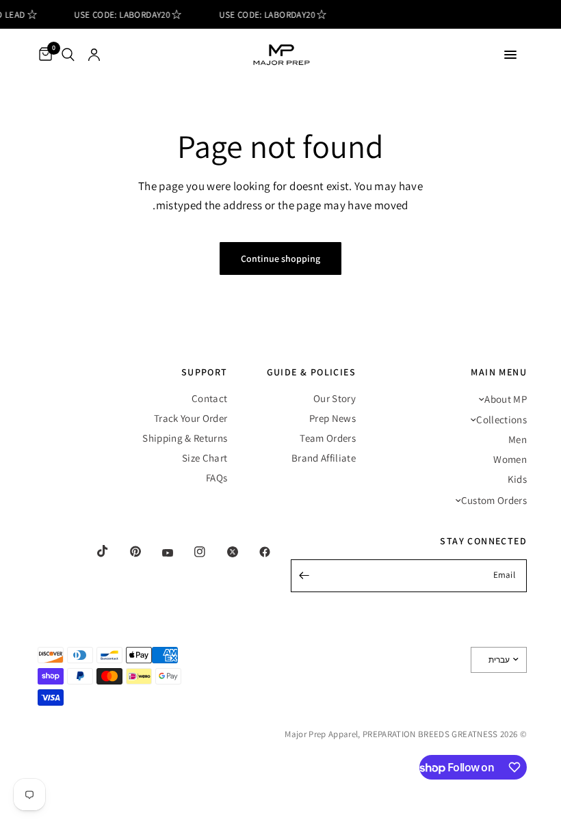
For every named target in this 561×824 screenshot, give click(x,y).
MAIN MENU (499, 372)
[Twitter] (223, 552)
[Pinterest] (126, 551)
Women (510, 459)
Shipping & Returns (184, 437)
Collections (501, 419)
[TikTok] (93, 551)
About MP (505, 399)
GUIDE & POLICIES (311, 372)
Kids (517, 479)
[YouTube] (158, 553)
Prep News (332, 418)
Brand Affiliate (323, 457)
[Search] (68, 55)
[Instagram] (190, 552)
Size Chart (204, 457)
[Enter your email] (304, 575)
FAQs (216, 477)
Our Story (334, 398)
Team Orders (328, 437)
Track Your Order (190, 418)
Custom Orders (494, 500)
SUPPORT (204, 372)
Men (517, 439)
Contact (209, 398)
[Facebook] (255, 552)
